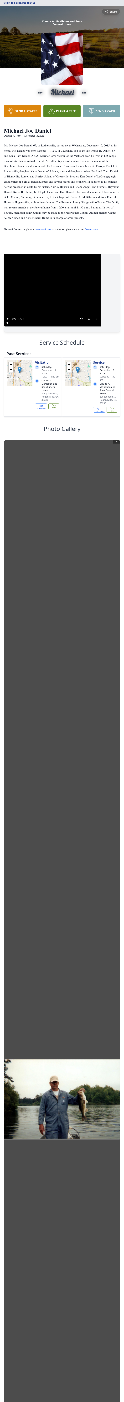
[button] (20, 370)
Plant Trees (53, 406)
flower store (91, 229)
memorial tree (43, 229)
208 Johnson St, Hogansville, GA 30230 (49, 396)
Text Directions (41, 406)
